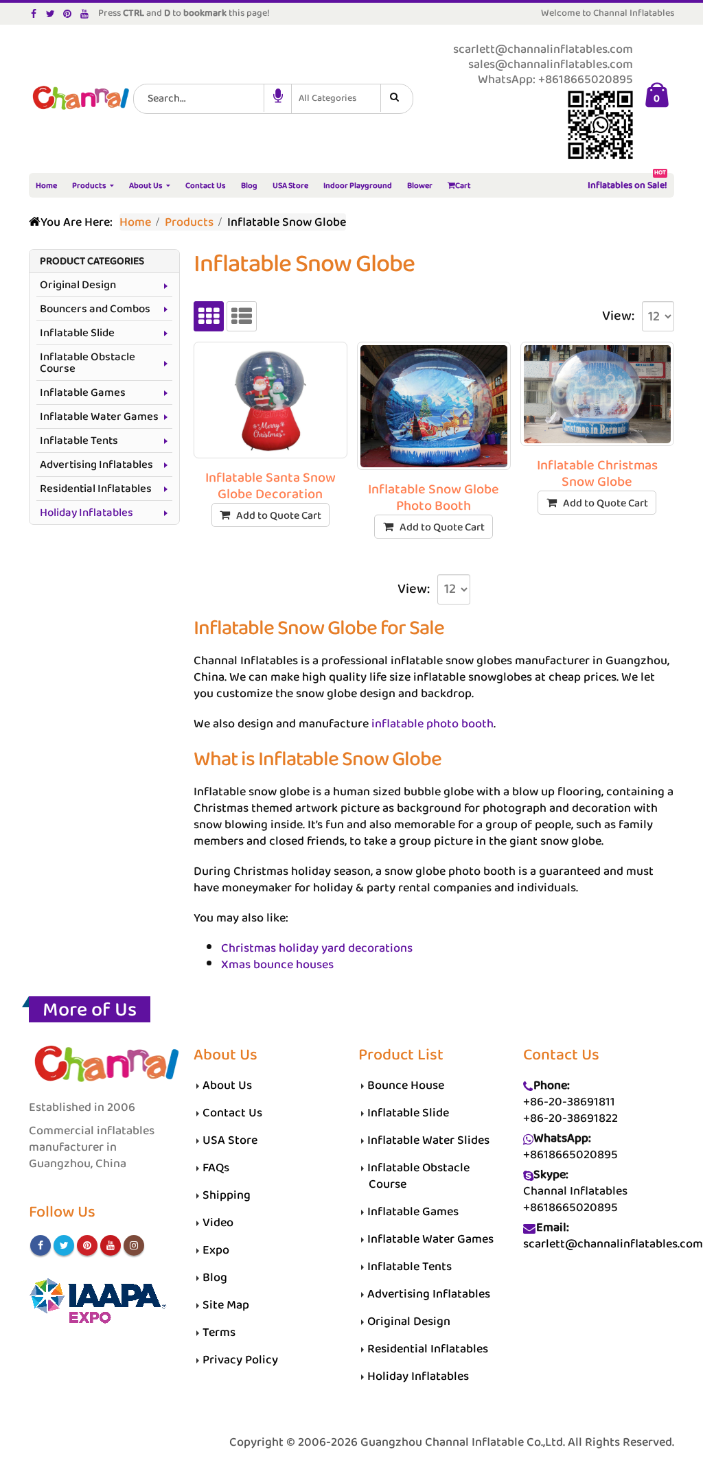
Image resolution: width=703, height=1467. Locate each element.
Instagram (134, 1245)
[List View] (242, 316)
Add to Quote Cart (278, 516)
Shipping (227, 1195)
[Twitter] (51, 13)
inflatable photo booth (432, 724)
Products (89, 185)
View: (618, 316)
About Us (146, 185)
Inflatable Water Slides (428, 1140)
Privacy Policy (240, 1360)
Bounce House (405, 1085)
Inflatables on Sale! (627, 183)
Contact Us (205, 185)
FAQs (216, 1168)
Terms (219, 1332)
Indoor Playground (357, 185)
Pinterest (87, 1245)
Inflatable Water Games (99, 417)
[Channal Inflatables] (79, 99)
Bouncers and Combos (95, 309)
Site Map (226, 1305)
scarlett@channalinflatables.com (613, 1244)
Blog (249, 185)
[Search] (397, 98)
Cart (463, 185)
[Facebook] (34, 13)
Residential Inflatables (96, 489)
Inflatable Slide (77, 333)
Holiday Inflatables (86, 513)
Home (46, 185)
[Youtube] (84, 13)
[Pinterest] (67, 13)
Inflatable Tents (79, 441)
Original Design (78, 285)
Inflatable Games (83, 393)
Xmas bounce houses (277, 965)
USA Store (290, 185)
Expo (216, 1250)
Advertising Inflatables (96, 465)
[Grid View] (209, 316)
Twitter (64, 1245)
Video (218, 1223)
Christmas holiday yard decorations (317, 948)
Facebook (40, 1245)
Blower (420, 185)
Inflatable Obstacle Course (87, 363)
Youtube (110, 1245)
